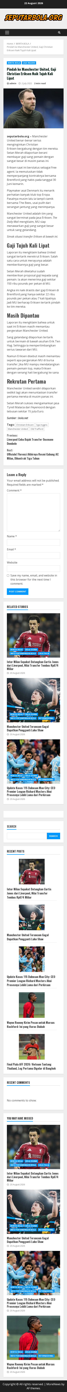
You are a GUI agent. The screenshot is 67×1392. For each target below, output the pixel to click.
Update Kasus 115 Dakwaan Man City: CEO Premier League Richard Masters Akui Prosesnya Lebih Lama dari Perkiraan (33, 761)
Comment (14, 490)
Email (11, 549)
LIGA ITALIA (44, 653)
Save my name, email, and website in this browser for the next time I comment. (33, 579)
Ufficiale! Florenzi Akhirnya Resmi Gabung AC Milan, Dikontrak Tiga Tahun (33, 454)
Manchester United (18, 428)
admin (12, 83)
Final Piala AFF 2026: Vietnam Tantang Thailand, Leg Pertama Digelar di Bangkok (31, 1066)
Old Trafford (37, 428)
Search (11, 826)
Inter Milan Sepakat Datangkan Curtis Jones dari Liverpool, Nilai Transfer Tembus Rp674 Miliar (33, 635)
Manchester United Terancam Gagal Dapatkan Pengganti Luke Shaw (33, 700)
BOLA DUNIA (31, 649)
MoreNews (53, 1384)
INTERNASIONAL (46, 718)
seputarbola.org (18, 136)
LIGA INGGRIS (29, 63)
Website (12, 562)
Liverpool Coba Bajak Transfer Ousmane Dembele (30, 439)
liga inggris (41, 424)
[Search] (59, 32)
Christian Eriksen (25, 424)
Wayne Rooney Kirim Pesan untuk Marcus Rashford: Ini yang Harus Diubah (31, 1025)
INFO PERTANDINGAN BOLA (23, 653)
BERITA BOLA (14, 63)
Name (12, 536)
